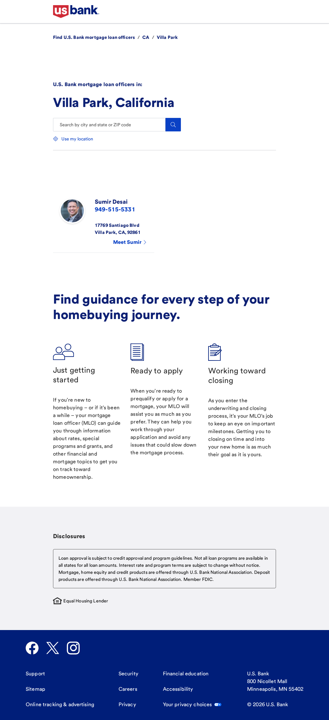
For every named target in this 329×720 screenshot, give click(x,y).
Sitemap (35, 689)
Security (128, 674)
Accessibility (178, 689)
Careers (128, 689)
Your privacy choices (187, 704)
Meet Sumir (127, 242)
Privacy (127, 704)
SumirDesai (111, 201)
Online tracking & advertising (60, 704)
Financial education (186, 674)
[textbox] (164, 569)
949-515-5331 (115, 209)
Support (35, 674)
